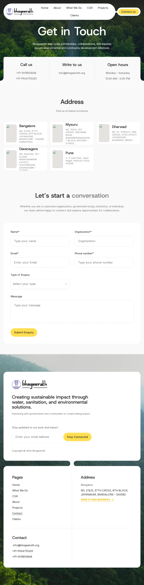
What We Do (74, 7)
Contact (17, 513)
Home (44, 7)
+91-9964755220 (26, 78)
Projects (103, 7)
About (57, 7)
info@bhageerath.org (72, 73)
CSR (90, 7)
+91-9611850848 (26, 73)
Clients (74, 15)
